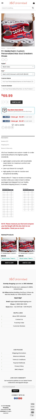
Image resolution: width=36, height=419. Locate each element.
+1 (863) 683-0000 (21, 304)
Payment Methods (19, 363)
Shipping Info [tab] (5, 144)
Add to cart (16, 102)
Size (2, 71)
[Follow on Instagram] (17, 398)
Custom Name (11, 48)
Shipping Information (19, 353)
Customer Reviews (19, 326)
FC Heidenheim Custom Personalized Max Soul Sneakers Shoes (9, 253)
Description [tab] (4, 137)
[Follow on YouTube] (21, 398)
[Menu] (2, 3)
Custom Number (6, 86)
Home (3, 48)
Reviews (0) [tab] (4, 141)
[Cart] (34, 3)
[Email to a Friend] (9, 127)
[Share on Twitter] (6, 127)
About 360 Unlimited (19, 316)
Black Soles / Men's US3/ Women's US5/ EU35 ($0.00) (9, 258)
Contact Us (19, 319)
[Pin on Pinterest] (12, 127)
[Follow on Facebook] (15, 398)
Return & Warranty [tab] (6, 148)
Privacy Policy (19, 366)
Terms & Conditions (19, 359)
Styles (3, 63)
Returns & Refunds (19, 356)
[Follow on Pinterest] (19, 398)
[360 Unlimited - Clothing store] (18, 3)
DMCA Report (19, 369)
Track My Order (19, 323)
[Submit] (32, 8)
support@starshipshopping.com (20, 301)
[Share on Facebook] (2, 127)
